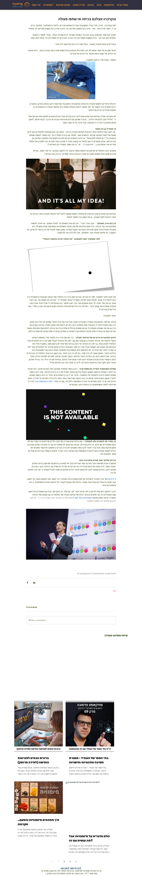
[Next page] (75, 861)
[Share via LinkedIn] (34, 582)
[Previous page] (52, 861)
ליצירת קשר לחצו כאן (71, 868)
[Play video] (71, 534)
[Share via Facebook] (27, 582)
